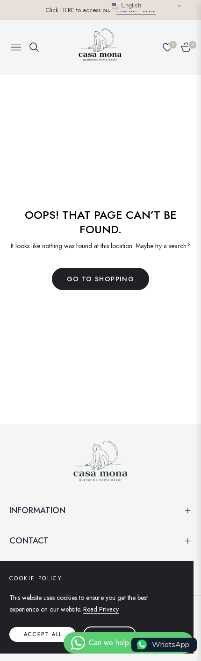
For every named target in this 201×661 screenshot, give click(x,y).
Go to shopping (101, 279)
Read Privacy (101, 609)
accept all (42, 634)
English (130, 5)
